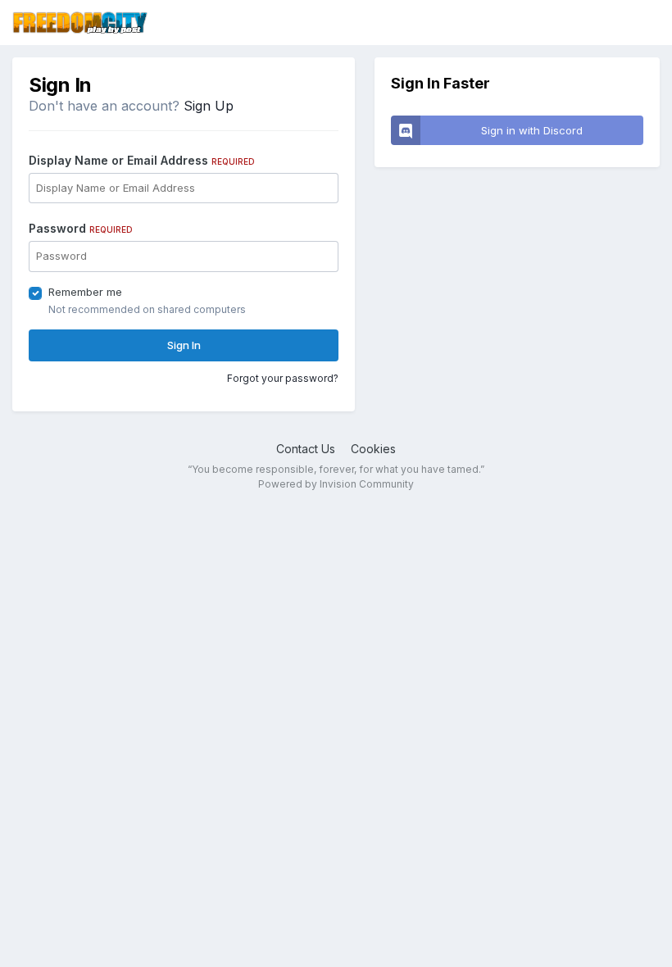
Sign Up (209, 106)
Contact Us (305, 449)
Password (81, 228)
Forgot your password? (282, 378)
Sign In (184, 345)
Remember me (85, 291)
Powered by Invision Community (336, 484)
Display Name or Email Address (142, 160)
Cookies (373, 449)
